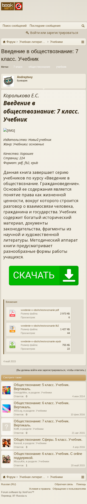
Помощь (81, 484)
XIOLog (18, 410)
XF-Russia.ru (19, 495)
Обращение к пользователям (69, 488)
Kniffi (16, 429)
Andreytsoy (25, 77)
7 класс (18, 66)
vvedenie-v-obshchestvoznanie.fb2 (40, 325)
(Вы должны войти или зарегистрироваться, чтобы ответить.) (51, 370)
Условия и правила (39, 488)
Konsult (18, 443)
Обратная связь (64, 484)
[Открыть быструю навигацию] (82, 42)
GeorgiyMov (20, 392)
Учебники (46, 392)
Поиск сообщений (15, 25)
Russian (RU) (8, 484)
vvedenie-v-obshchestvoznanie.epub (41, 341)
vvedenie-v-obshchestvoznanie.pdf (40, 310)
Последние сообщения (45, 25)
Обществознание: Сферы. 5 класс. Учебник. (48, 439)
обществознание (39, 66)
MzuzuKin (19, 461)
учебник (61, 66)
